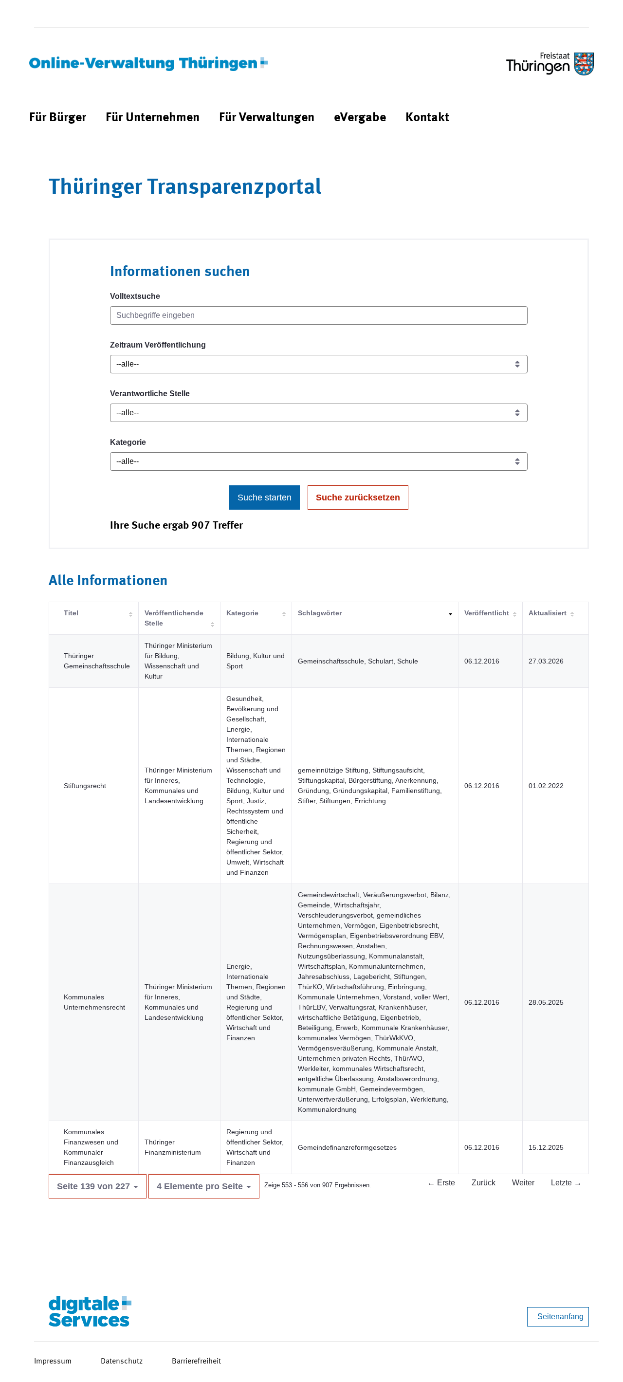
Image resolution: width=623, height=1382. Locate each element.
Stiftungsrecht (85, 786)
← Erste (441, 1183)
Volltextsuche (135, 296)
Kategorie (128, 442)
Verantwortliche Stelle (150, 393)
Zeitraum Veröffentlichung (158, 345)
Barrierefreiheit (196, 1361)
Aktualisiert (548, 613)
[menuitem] (57, 118)
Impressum (53, 1361)
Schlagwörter (320, 613)
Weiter (523, 1183)
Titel (71, 613)
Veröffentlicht (486, 613)
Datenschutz (122, 1361)
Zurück (483, 1183)
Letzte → (566, 1183)
